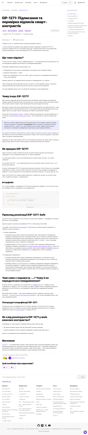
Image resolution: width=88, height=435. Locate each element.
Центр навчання (6, 388)
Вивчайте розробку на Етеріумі (43, 399)
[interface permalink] (1, 182)
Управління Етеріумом (75, 406)
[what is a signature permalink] (1, 57)
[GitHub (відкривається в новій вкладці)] (38, 425)
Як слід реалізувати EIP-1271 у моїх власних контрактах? (76, 32)
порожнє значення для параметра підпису (40, 246)
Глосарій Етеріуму (6, 420)
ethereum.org (6, 381)
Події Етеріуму (56, 394)
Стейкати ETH (22, 415)
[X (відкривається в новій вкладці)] (46, 425)
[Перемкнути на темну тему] (75, 2)
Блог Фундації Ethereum (59, 408)
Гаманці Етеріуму (6, 396)
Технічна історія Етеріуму (76, 396)
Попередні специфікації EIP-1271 (76, 29)
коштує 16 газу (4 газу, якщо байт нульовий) (23, 295)
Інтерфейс (71, 20)
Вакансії (37, 428)
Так (6, 367)
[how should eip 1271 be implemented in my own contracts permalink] (1, 319)
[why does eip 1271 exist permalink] (1, 96)
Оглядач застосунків (24, 396)
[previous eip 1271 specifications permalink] (1, 302)
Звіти (71, 408)
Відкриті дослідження (75, 399)
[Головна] (3, 2)
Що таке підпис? (72, 13)
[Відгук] (85, 432)
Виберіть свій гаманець (24, 391)
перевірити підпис (18, 114)
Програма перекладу (58, 399)
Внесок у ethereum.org (58, 396)
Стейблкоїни (22, 399)
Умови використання (57, 428)
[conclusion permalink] (1, 340)
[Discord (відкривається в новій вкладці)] (49, 425)
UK (82, 2)
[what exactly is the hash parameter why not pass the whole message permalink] (1, 279)
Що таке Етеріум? (6, 391)
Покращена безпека (75, 394)
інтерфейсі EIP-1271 (38, 284)
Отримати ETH (22, 394)
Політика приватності (45, 428)
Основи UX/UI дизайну (41, 407)
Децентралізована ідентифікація (27, 412)
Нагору (83, 377)
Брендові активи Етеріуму (18, 428)
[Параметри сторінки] (11, 40)
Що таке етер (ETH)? (7, 394)
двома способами (14, 229)
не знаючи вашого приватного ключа (20, 115)
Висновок (70, 35)
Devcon (55, 415)
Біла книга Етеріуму (74, 388)
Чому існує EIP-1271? (73, 16)
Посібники (14, 10)
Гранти (37, 402)
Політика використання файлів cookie (72, 428)
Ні (13, 367)
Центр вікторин (6, 414)
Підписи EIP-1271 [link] (23, 10)
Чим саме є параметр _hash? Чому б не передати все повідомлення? (77, 26)
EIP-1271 (11, 43)
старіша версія (20, 309)
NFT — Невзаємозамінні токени (26, 402)
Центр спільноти (57, 388)
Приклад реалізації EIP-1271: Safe (76, 23)
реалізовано (24, 227)
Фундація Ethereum (57, 406)
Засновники (39, 414)
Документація (39, 394)
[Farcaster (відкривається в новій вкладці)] (42, 425)
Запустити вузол (6, 407)
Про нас (9, 428)
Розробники (5, 10)
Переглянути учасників (18, 358)
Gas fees (4, 404)
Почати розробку (40, 396)
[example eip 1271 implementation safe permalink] (1, 214)
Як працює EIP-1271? (73, 18)
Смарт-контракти (6, 402)
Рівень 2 (21, 418)
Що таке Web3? (6, 399)
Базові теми (39, 404)
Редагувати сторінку (19, 40)
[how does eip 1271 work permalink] (1, 148)
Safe (32, 48)
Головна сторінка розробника (43, 388)
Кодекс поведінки (30, 428)
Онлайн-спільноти (57, 391)
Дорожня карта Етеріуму (76, 391)
